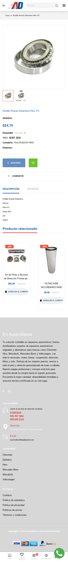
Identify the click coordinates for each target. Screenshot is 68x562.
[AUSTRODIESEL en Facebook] (3, 391)
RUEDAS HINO (26, 142)
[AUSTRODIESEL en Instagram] (9, 391)
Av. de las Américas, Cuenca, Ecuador (26, 429)
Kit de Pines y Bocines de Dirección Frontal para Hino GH (16, 278)
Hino (16, 142)
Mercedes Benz (10, 469)
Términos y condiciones (15, 515)
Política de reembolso (14, 500)
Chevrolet (7, 455)
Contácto (7, 495)
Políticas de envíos (12, 510)
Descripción (11, 188)
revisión (33, 188)
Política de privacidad (13, 505)
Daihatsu (7, 459)
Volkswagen (9, 479)
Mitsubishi (8, 474)
